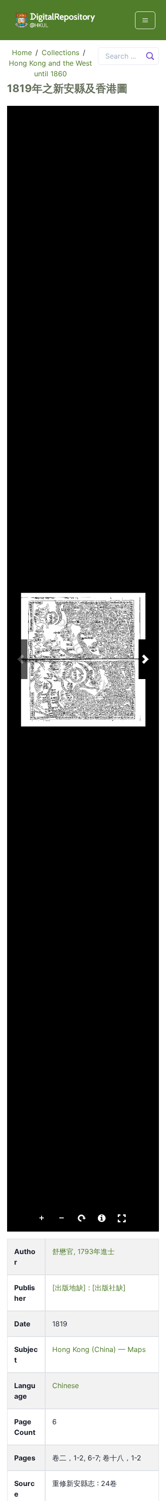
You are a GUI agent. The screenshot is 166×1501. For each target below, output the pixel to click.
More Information (102, 1218)
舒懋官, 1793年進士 (83, 1251)
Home (22, 52)
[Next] (145, 659)
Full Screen (122, 1218)
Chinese (65, 1385)
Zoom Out (62, 1218)
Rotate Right (82, 1218)
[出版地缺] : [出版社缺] (89, 1287)
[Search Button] (150, 56)
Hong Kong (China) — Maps (99, 1349)
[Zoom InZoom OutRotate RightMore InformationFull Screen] (83, 669)
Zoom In (42, 1218)
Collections (60, 52)
